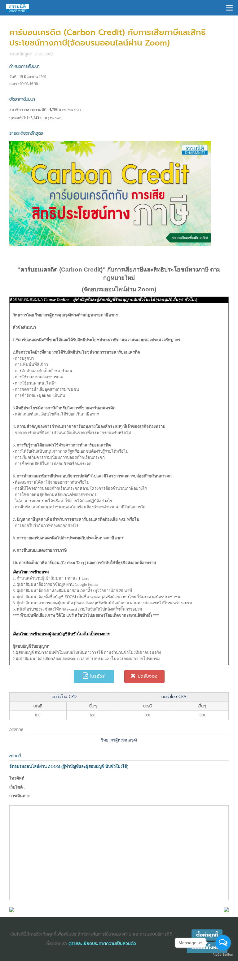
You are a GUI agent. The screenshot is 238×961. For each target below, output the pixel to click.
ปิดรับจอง (147, 676)
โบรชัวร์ (96, 676)
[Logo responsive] (18, 7)
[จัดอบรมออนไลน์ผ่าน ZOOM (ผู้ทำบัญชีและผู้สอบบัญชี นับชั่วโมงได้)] (11, 909)
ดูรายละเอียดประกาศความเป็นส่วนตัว (102, 943)
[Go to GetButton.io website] (223, 955)
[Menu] (229, 7)
